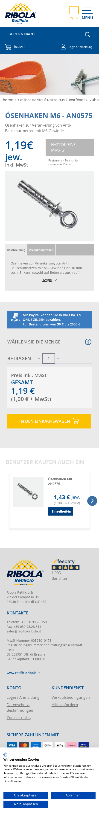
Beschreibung (16, 250)
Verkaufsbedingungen (71, 697)
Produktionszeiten (41, 250)
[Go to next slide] (92, 501)
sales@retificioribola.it (24, 631)
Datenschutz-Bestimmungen (20, 707)
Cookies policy (19, 717)
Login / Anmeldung (23, 697)
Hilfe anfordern (65, 704)
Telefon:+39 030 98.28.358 (27, 622)
